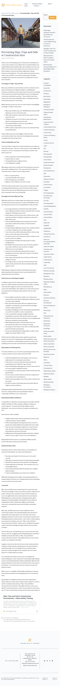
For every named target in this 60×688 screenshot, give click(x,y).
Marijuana (46, 276)
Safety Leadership (49, 346)
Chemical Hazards (49, 109)
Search (46, 14)
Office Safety (47, 292)
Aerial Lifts (47, 88)
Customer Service (49, 143)
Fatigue (46, 190)
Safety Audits (47, 336)
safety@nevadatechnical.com (30, 663)
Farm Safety (47, 187)
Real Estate (47, 321)
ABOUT (50, 4)
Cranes (46, 140)
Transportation (48, 365)
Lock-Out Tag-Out (49, 268)
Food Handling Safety (50, 206)
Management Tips (49, 273)
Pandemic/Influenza (49, 298)
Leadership (47, 262)
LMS (45, 265)
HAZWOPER (47, 228)
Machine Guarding (49, 271)
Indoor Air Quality (49, 246)
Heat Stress (47, 236)
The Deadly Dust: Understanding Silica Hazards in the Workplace (19, 621)
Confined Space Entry (50, 127)
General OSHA (48, 214)
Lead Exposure (48, 259)
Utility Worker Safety (50, 371)
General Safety (48, 217)
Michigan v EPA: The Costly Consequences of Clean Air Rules (50, 51)
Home (26, 4)
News (45, 289)
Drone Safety (47, 159)
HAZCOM (46, 223)
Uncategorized (14, 617)
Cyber (45, 146)
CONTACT (36, 6)
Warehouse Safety (49, 374)
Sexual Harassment (49, 354)
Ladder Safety (48, 257)
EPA (45, 173)
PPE (45, 313)
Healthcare (47, 231)
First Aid (46, 200)
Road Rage (47, 328)
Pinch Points (47, 310)
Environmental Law (49, 171)
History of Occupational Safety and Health (49, 241)
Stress (45, 360)
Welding (46, 376)
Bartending (47, 99)
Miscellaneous (48, 287)
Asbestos (46, 93)
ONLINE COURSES (37, 4)
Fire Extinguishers (49, 193)
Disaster (46, 151)
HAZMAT (46, 225)
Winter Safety (48, 379)
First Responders (48, 203)
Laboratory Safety (49, 254)
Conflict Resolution (49, 130)
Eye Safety (47, 182)
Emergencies (47, 168)
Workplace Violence (49, 390)
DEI (45, 148)
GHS (45, 220)
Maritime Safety (48, 279)
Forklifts (46, 209)
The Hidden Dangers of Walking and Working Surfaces (16, 619)
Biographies (47, 102)
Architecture (47, 91)
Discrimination (48, 154)
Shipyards (46, 357)
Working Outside (48, 382)
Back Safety (47, 96)
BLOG (26, 6)
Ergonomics (47, 176)
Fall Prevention (15, 13)
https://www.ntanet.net (30, 665)
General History (48, 211)
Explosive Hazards (49, 179)
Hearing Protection (49, 234)
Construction (47, 132)
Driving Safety (48, 157)
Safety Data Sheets (49, 344)
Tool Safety (47, 362)
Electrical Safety (48, 165)
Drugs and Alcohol (49, 162)
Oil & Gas (46, 295)
